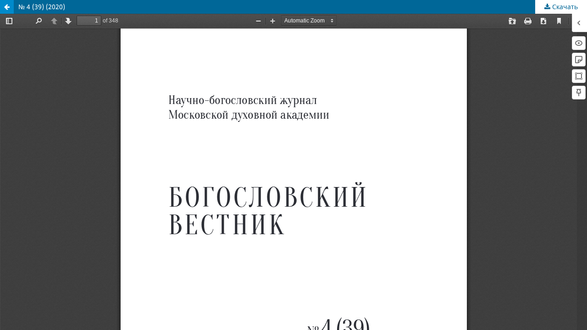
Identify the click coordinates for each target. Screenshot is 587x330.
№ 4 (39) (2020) (41, 6)
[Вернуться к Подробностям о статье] (7, 7)
